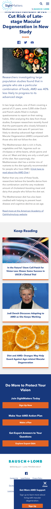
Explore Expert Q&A (25, 443)
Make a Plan (25, 422)
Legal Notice (25, 478)
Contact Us (14, 478)
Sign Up (32, 506)
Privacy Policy (37, 478)
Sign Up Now (25, 405)
